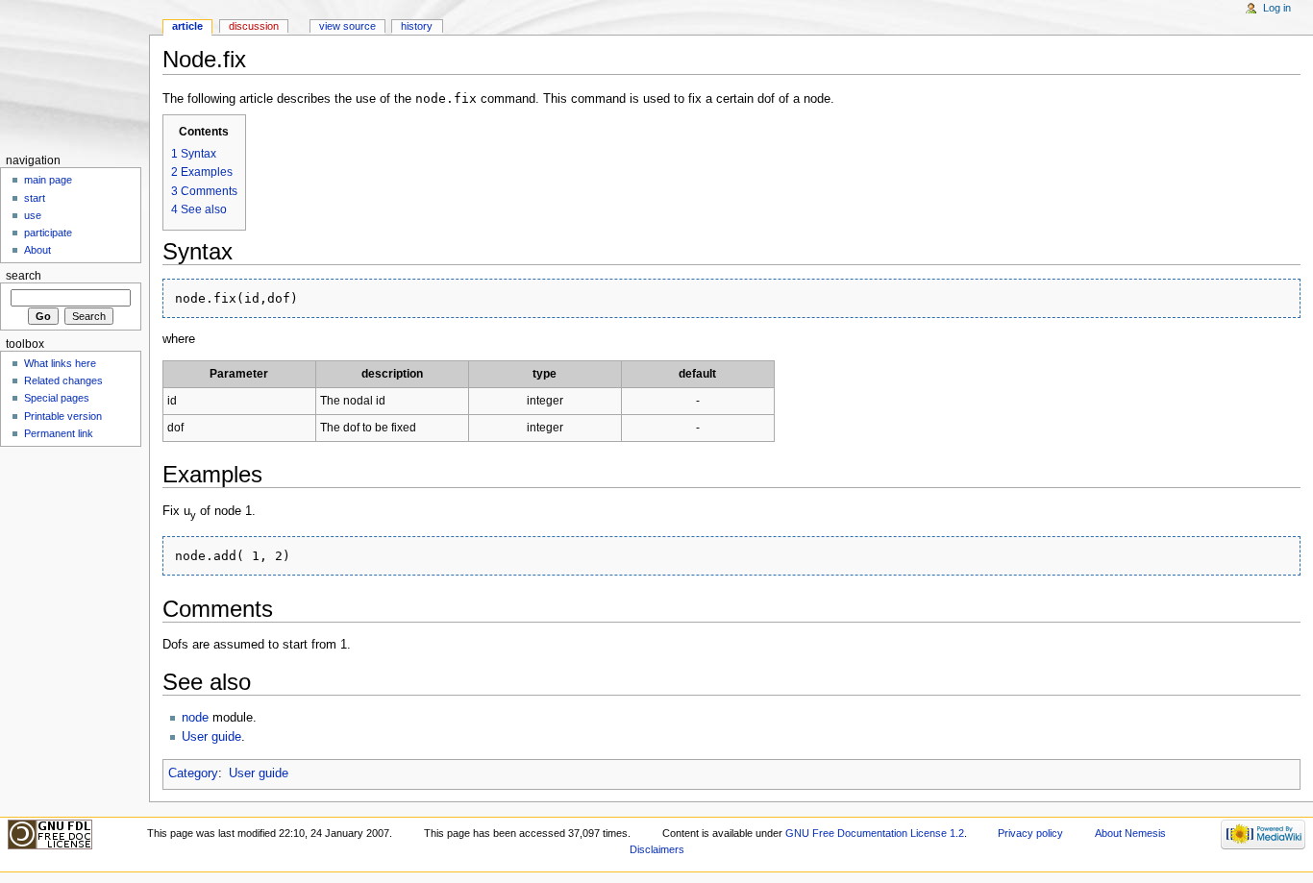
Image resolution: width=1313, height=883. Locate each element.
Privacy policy (1030, 833)
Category (193, 773)
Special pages (56, 398)
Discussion (254, 26)
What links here (60, 363)
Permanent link (58, 433)
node (195, 717)
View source (347, 26)
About (37, 250)
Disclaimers (657, 849)
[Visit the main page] (74, 74)
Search (23, 276)
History (417, 26)
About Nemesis (1130, 833)
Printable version (63, 416)
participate (48, 232)
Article (187, 26)
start (34, 198)
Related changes (63, 380)
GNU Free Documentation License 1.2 (874, 833)
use (32, 215)
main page (48, 179)
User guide (211, 737)
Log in (1277, 7)
